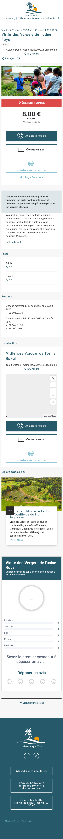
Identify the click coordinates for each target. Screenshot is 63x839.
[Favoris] (49, 7)
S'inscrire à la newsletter (31, 771)
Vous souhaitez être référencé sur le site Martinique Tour (31, 785)
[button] (55, 6)
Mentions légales (12, 821)
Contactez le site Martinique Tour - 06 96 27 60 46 (31, 803)
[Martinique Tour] (31, 9)
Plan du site (27, 821)
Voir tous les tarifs (31, 122)
